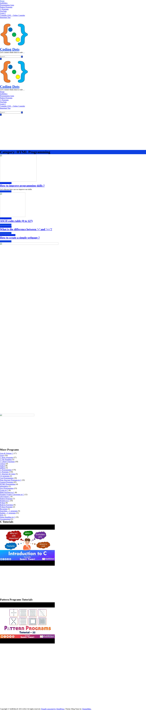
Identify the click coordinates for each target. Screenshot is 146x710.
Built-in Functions (6, 505)
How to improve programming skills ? (22, 185)
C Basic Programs (6, 457)
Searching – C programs (8, 511)
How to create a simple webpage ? (20, 237)
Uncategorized (5, 519)
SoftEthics (3, 3)
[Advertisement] (73, 133)
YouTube (3, 11)
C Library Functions (7, 462)
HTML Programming (7, 235)
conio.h (2, 464)
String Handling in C (7, 517)
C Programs (4, 9)
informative (4, 486)
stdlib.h (2, 468)
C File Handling (6, 459)
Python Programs (6, 507)
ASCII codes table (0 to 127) (16, 220)
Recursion (3, 509)
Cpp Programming (6, 478)
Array (2, 455)
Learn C (3, 13)
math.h (2, 466)
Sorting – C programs (8, 513)
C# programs (4, 476)
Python (2, 503)
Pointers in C (4, 501)
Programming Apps (7, 5)
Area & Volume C (6, 453)
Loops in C (4, 490)
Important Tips (5, 17)
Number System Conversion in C (12, 494)
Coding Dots (9, 49)
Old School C (5, 497)
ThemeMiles (86, 709)
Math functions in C (7, 492)
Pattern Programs (6, 7)
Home (2, 1)
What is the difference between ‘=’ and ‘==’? (26, 229)
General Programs (6, 482)
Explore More (5, 191)
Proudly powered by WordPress (53, 709)
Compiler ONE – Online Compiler (12, 15)
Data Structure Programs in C (10, 480)
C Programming (6, 183)
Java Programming (6, 488)
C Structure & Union (7, 474)
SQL (1, 515)
